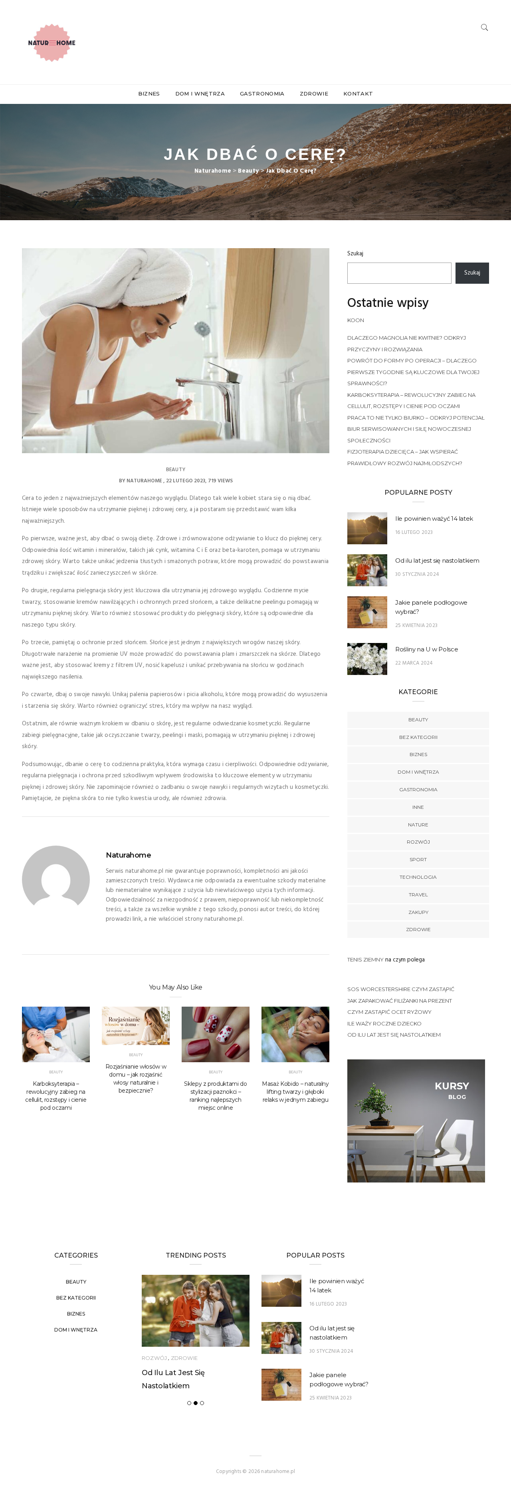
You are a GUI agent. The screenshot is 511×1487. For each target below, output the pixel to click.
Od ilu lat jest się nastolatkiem (437, 560)
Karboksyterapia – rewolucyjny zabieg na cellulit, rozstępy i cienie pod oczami (56, 1095)
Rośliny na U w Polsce (426, 649)
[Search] (484, 27)
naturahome (144, 481)
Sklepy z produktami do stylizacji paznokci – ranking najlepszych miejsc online (215, 1095)
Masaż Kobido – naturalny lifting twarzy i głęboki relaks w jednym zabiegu (295, 1091)
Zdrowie (314, 93)
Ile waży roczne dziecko (384, 1023)
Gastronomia (262, 93)
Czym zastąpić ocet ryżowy (389, 1012)
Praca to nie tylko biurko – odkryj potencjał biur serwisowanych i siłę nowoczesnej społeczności (416, 429)
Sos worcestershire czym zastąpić (400, 989)
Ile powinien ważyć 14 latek (434, 518)
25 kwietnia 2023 (416, 625)
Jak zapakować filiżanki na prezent (399, 1000)
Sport (418, 859)
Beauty (175, 470)
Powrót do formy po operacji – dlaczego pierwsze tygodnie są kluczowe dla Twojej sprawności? (413, 371)
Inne (418, 807)
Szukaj (355, 254)
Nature (418, 825)
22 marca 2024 (414, 663)
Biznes (149, 93)
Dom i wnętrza (200, 93)
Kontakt (358, 93)
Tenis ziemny (365, 959)
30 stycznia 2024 (417, 574)
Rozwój (418, 842)
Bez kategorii (418, 737)
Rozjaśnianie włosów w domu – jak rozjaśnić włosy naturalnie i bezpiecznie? (135, 1078)
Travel (418, 895)
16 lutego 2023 (414, 532)
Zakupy (418, 912)
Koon (355, 320)
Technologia (418, 877)
